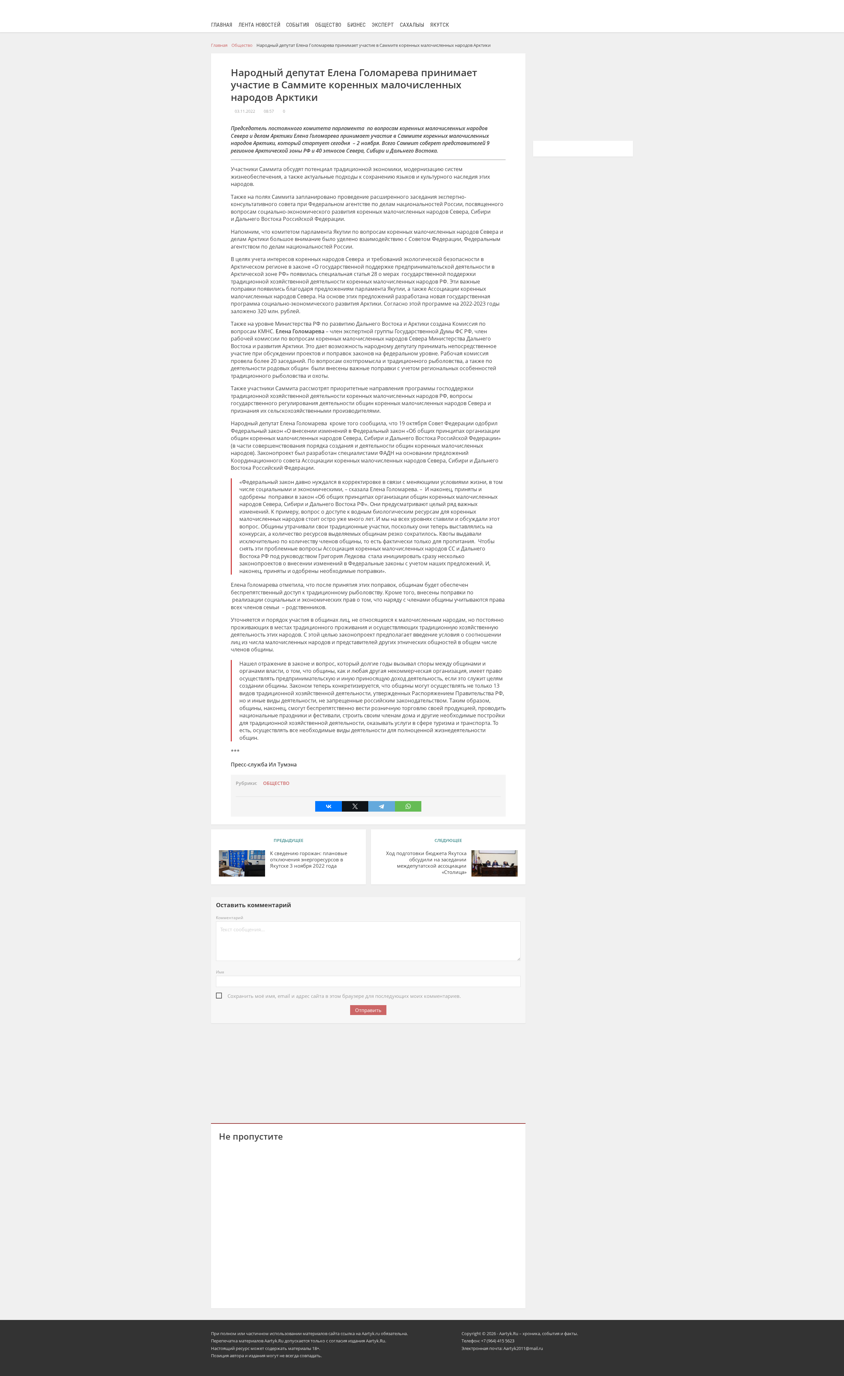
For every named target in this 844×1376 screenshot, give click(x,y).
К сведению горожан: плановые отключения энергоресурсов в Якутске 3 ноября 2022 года (308, 859)
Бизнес (356, 25)
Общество (328, 25)
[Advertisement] (368, 1072)
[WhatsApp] (408, 806)
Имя (220, 972)
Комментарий (229, 917)
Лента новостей (259, 25)
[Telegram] (381, 806)
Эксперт (383, 25)
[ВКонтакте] (328, 806)
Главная (221, 25)
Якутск (439, 25)
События (297, 25)
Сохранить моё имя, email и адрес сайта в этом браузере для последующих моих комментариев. (344, 996)
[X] (355, 806)
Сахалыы (412, 25)
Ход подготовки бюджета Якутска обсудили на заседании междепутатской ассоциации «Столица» (426, 862)
